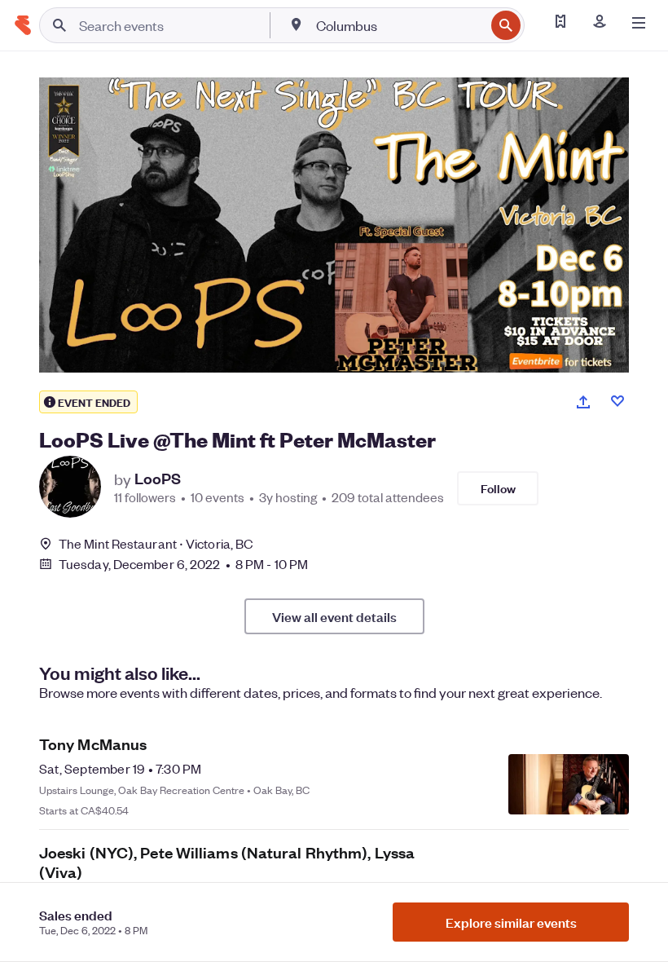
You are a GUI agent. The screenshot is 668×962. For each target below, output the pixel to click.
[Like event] (617, 401)
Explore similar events (511, 922)
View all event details (334, 616)
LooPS (157, 478)
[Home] (23, 25)
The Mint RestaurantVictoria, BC (156, 543)
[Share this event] (583, 402)
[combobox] (398, 25)
